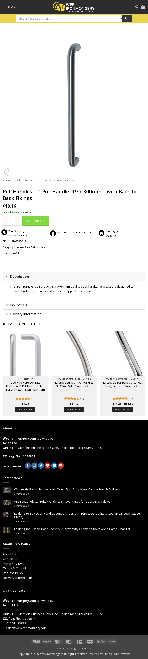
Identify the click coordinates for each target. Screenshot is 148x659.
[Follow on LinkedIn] (54, 465)
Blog (73, 648)
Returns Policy (13, 573)
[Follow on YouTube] (61, 465)
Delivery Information (25, 314)
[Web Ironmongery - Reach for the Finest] (74, 7)
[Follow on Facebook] (28, 465)
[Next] (145, 374)
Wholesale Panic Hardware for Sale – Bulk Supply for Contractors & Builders (67, 489)
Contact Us (10, 559)
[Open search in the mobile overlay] (137, 6)
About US (62, 648)
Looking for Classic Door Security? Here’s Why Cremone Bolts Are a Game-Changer (72, 529)
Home (6, 180)
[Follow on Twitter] (41, 465)
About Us (9, 554)
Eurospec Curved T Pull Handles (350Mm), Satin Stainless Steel (74, 384)
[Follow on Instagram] (34, 465)
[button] (9, 6)
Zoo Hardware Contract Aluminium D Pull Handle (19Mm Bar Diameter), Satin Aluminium (25, 386)
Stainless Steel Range (26, 180)
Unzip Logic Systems (117, 654)
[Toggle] (6, 276)
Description (19, 276)
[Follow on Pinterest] (47, 465)
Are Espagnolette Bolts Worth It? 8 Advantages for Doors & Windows (62, 501)
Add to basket (35, 221)
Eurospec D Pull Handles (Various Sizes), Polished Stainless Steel (123, 384)
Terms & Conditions (17, 568)
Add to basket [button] (25, 409)
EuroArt (15, 253)
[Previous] (3, 374)
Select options (122, 409)
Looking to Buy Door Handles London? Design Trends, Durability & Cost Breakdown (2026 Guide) (77, 515)
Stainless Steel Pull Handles (58, 180)
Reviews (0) (18, 304)
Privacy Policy (12, 563)
